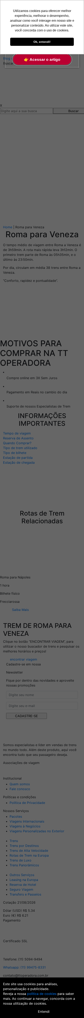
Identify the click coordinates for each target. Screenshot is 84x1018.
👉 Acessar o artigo (42, 59)
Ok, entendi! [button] (42, 41)
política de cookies (41, 994)
